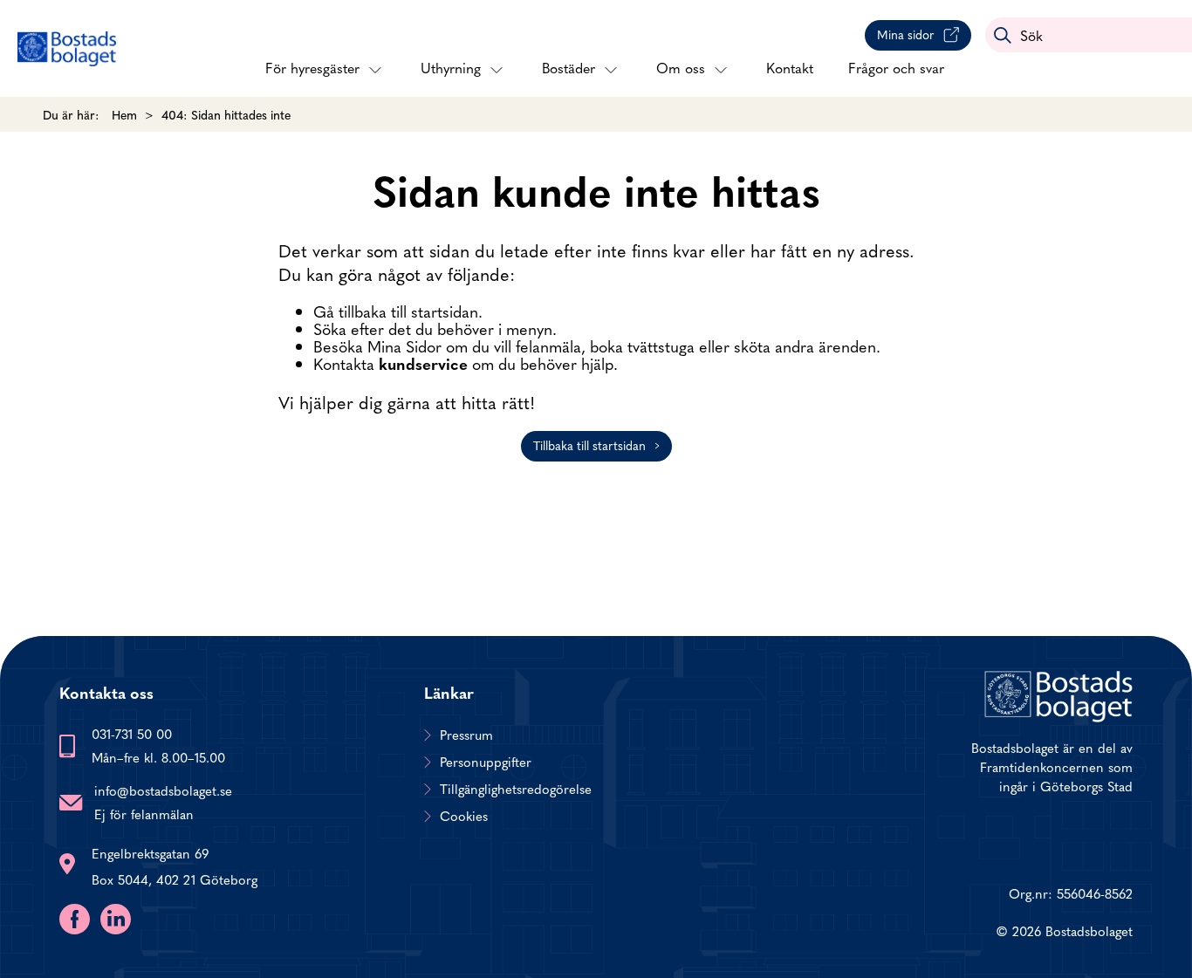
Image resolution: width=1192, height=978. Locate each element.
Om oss (680, 67)
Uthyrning (451, 67)
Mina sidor (906, 34)
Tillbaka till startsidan (589, 445)
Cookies (464, 815)
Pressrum (466, 734)
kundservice (423, 363)
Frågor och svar (896, 67)
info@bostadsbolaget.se (163, 790)
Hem (124, 114)
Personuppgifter (485, 761)
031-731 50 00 (132, 733)
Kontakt (789, 67)
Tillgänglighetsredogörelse (516, 788)
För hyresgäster (312, 67)
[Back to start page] (66, 48)
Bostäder (568, 67)
